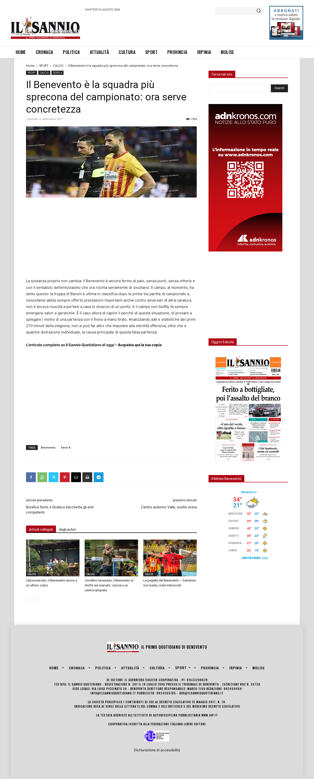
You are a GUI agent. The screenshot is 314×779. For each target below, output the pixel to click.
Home (30, 66)
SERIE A (57, 72)
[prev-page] (29, 600)
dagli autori (67, 529)
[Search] (258, 11)
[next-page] (37, 600)
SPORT (43, 66)
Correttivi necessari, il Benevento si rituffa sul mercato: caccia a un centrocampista (109, 585)
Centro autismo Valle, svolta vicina (169, 507)
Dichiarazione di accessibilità (157, 750)
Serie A (65, 447)
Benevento (48, 447)
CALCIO (58, 66)
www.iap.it (209, 715)
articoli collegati (41, 529)
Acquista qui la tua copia (140, 345)
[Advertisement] (174, 28)
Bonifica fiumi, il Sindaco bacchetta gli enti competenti (59, 510)
